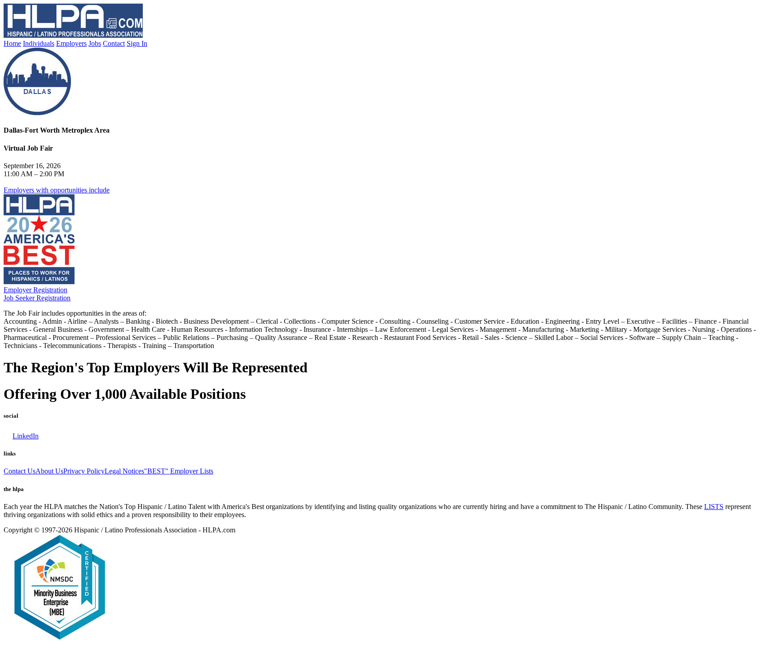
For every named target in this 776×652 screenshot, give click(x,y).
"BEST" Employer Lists (178, 471)
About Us (49, 471)
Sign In (137, 43)
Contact (114, 43)
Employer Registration (35, 290)
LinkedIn (26, 436)
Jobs (94, 43)
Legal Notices (124, 471)
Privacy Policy (84, 471)
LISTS (713, 506)
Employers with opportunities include (57, 190)
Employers (71, 43)
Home (12, 43)
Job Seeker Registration (37, 298)
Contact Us (19, 471)
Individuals (38, 43)
